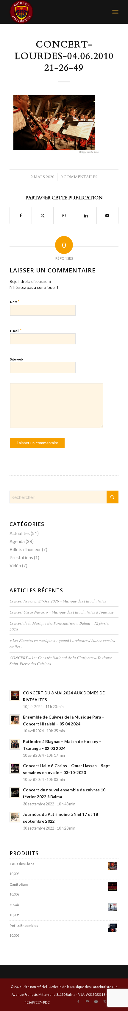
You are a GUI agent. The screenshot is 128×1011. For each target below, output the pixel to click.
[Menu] (115, 12)
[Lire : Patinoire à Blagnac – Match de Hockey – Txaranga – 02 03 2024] (15, 744)
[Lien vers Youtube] (96, 1001)
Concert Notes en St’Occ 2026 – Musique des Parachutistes (58, 601)
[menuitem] (115, 12)
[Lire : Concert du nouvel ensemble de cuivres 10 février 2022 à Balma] (15, 792)
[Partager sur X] (42, 215)
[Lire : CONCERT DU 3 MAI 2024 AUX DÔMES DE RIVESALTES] (15, 695)
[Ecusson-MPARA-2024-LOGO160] (53, 12)
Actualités (20, 533)
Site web (16, 359)
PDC (46, 1002)
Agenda (17, 541)
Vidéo (15, 565)
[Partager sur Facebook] (21, 215)
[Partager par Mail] (107, 215)
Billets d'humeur (25, 549)
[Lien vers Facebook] (78, 1001)
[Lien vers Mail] (87, 1001)
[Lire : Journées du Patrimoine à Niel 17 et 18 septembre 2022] (15, 817)
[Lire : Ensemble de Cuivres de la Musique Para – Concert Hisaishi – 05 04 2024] (15, 719)
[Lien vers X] (105, 1001)
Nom (14, 301)
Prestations (21, 557)
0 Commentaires (78, 177)
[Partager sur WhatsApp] (64, 215)
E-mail (15, 330)
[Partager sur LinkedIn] (85, 215)
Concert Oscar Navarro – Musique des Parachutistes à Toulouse (62, 612)
